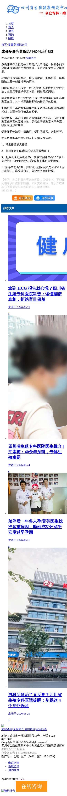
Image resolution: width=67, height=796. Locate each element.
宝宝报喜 (41, 729)
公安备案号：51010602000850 (19, 752)
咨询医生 (30, 57)
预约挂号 (13, 770)
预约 (11, 34)
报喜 (11, 31)
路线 (11, 38)
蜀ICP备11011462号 (13, 749)
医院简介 (18, 729)
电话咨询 (13, 762)
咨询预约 (29, 729)
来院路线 (6, 729)
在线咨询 (13, 766)
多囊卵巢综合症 (17, 44)
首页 (11, 23)
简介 (11, 27)
